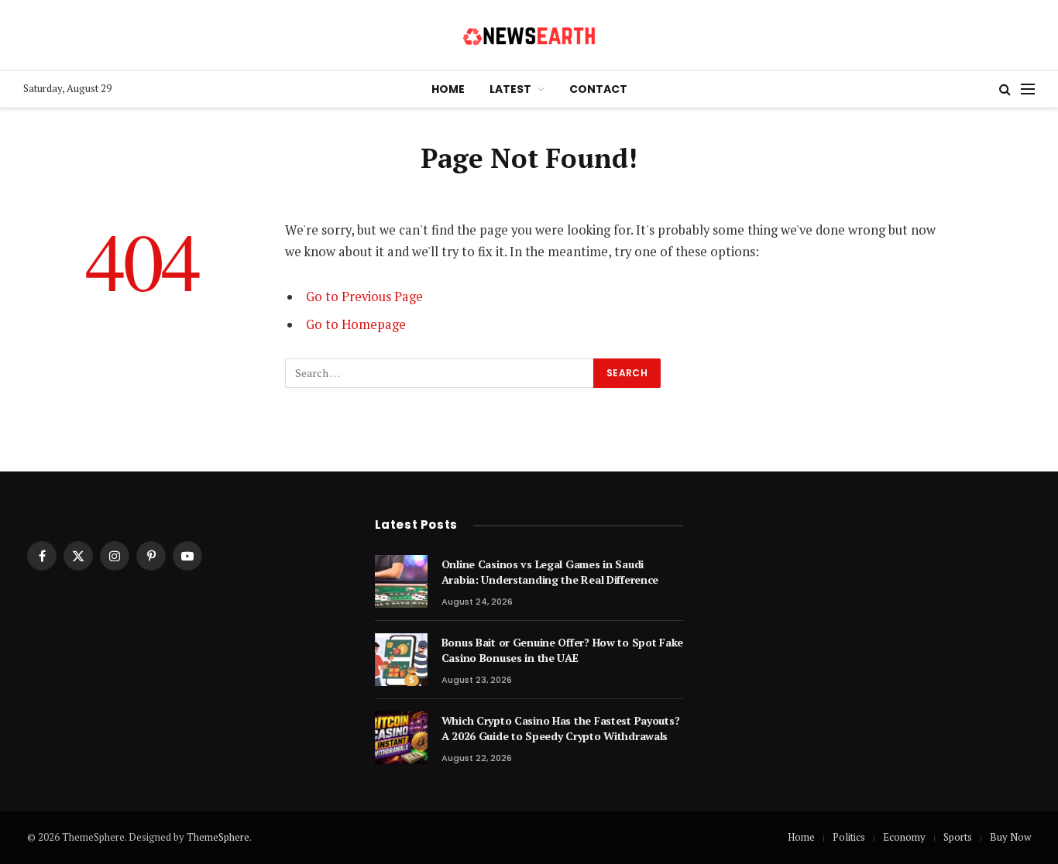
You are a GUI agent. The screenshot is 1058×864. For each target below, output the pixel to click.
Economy (904, 837)
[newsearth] (529, 35)
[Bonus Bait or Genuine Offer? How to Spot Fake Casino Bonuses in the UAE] (401, 659)
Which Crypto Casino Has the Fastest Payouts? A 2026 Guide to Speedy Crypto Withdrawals (560, 728)
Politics (849, 837)
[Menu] (1028, 89)
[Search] (1005, 89)
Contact (598, 89)
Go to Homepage (356, 324)
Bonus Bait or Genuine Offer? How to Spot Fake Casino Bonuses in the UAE (562, 650)
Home (448, 89)
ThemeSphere (218, 837)
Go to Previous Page (364, 296)
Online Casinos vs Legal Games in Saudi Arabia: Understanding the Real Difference (550, 572)
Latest (510, 89)
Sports (957, 837)
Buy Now (1010, 837)
